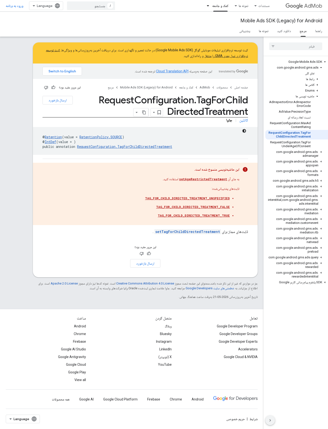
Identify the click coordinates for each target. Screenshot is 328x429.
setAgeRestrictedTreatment (203, 179)
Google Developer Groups (238, 334)
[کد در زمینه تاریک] (244, 131)
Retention (53, 137)
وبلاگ (168, 326)
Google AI (86, 399)
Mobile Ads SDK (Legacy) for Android (281, 21)
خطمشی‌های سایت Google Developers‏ (210, 288)
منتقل (208, 56)
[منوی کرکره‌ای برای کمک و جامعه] (206, 6)
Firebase (79, 341)
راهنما (318, 31)
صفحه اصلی (241, 87)
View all (80, 380)
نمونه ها (243, 6)
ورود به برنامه (14, 6)
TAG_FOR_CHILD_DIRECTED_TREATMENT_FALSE (193, 207)
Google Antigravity (72, 357)
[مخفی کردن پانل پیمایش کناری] (270, 420)
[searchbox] (295, 46)
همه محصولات (61, 399)
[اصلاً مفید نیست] (46, 87)
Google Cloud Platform (120, 399)
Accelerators (248, 349)
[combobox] (91, 5)
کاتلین (243, 120)
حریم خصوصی (235, 419)
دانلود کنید (284, 31)
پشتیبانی (244, 31)
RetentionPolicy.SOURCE (100, 137)
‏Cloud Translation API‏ (172, 71)
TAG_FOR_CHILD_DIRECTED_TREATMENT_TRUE (194, 215)
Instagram (164, 341)
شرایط (253, 419)
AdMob (313, 6)
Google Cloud (76, 364)
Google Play (77, 372)
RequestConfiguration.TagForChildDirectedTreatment (124, 146)
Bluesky (166, 334)
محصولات (222, 87)
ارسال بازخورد (58, 100)
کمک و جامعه (220, 6)
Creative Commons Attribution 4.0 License (145, 283)
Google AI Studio (73, 349)
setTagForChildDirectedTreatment (187, 231)
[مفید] (53, 87)
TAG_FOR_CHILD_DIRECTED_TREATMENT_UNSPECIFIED (187, 198)
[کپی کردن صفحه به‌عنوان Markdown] (144, 112)
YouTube (165, 364)
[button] (296, 62)
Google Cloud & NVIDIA (241, 357)
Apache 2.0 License (64, 283)
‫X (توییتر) (165, 357)
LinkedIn (165, 349)
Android (80, 326)
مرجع (303, 31)
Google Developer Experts (238, 341)
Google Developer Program (237, 326)
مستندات (264, 6)
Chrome (80, 334)
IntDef (50, 141)
